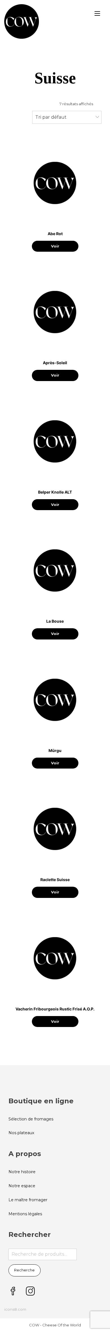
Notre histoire (22, 1171)
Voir (55, 246)
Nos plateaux (21, 1132)
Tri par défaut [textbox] (51, 117)
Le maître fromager (27, 1199)
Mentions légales (25, 1213)
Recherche (24, 1270)
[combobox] (67, 117)
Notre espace (21, 1185)
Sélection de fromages (30, 1119)
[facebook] (12, 1292)
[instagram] (30, 1292)
